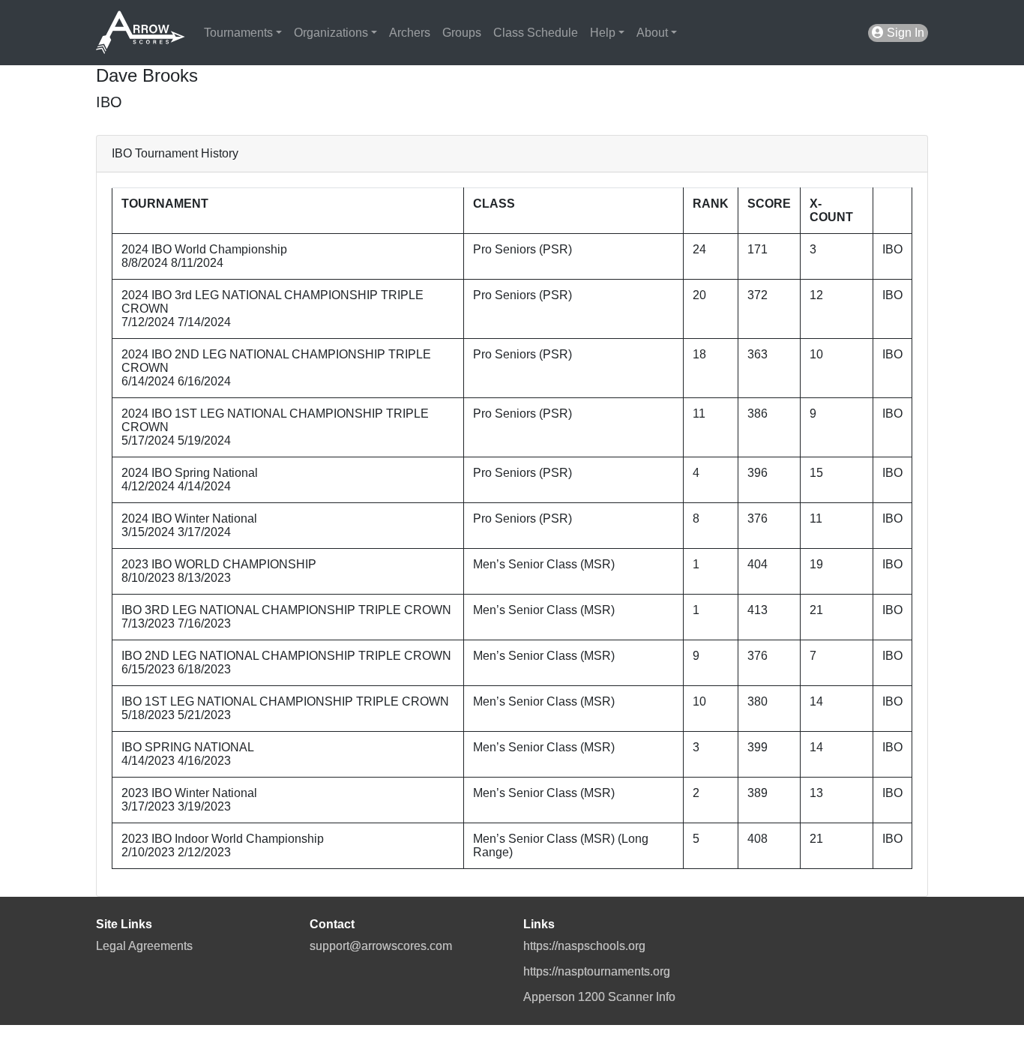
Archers (409, 32)
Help (602, 32)
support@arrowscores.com (381, 946)
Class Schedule (535, 32)
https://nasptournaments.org (596, 971)
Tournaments (238, 32)
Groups (461, 32)
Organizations (331, 32)
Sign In (904, 32)
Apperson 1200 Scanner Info (599, 997)
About (652, 32)
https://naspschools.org (584, 946)
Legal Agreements (144, 946)
